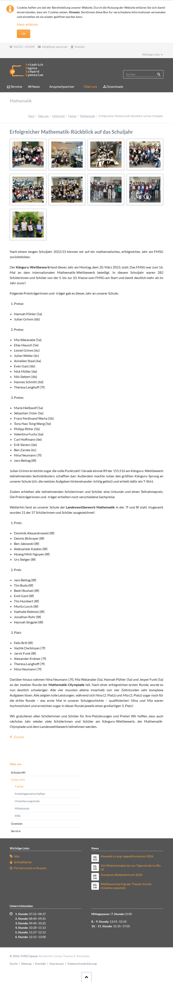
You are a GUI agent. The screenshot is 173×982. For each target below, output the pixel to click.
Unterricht (58, 116)
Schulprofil (18, 772)
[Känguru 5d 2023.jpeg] (106, 154)
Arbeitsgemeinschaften (30, 793)
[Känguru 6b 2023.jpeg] (28, 190)
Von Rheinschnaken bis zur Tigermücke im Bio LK (131, 867)
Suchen (159, 74)
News (36, 86)
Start (31, 116)
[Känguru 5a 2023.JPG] (28, 154)
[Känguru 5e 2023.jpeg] (145, 154)
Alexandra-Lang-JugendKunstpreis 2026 (127, 856)
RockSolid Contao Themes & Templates (64, 956)
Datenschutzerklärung (82, 963)
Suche (14, 963)
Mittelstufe (22, 808)
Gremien (16, 823)
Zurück (19, 737)
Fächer (72, 116)
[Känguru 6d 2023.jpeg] (66, 190)
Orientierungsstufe (27, 801)
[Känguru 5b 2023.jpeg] (66, 154)
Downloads (115, 86)
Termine (16, 86)
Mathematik (87, 116)
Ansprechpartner (61, 86)
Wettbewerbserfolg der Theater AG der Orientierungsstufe (126, 886)
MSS (17, 816)
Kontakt (40, 963)
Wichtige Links (151, 54)
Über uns (90, 86)
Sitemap (26, 963)
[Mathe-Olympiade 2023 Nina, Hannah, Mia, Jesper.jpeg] (28, 224)
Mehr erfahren (27, 24)
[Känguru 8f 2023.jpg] (106, 190)
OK (23, 33)
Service (15, 831)
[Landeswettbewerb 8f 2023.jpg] (145, 190)
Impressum (56, 963)
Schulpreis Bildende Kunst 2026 (121, 875)
